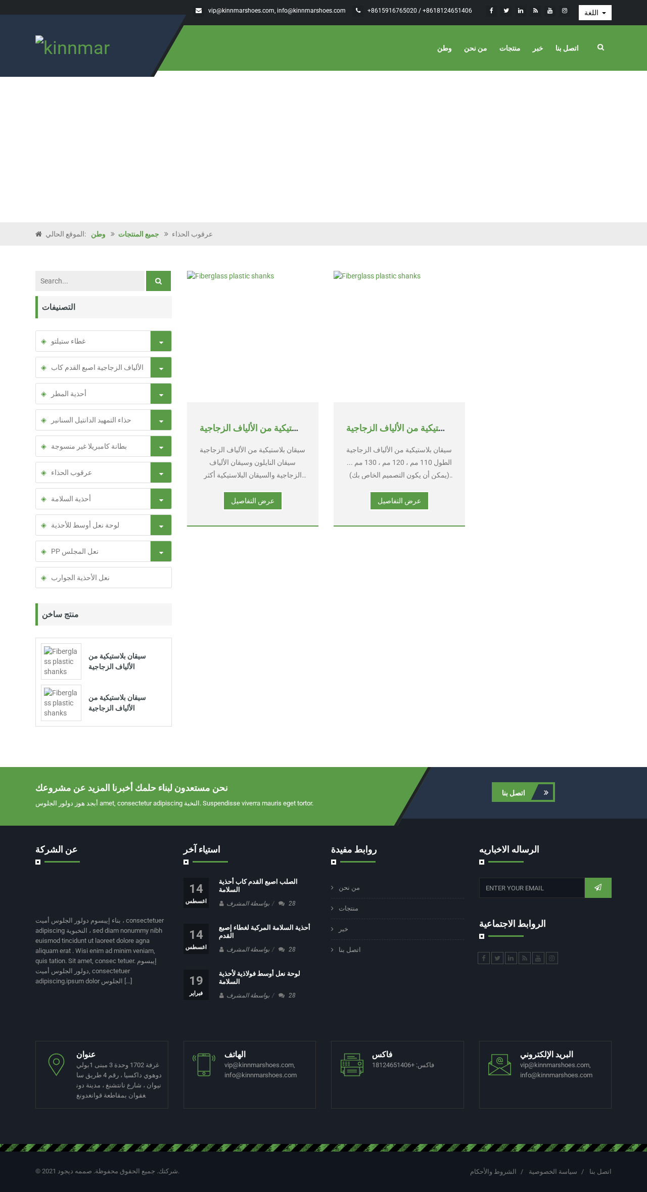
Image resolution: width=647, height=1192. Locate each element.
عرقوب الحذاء (71, 472)
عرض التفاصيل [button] (252, 501)
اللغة (592, 13)
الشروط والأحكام (493, 1171)
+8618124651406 (447, 10)
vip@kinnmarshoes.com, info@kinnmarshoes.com (277, 10)
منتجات (510, 48)
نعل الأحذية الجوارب (80, 578)
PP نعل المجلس (75, 551)
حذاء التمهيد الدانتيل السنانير (91, 420)
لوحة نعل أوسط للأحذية (85, 525)
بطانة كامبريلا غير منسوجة (89, 446)
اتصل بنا (567, 48)
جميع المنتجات (138, 234)
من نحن (475, 48)
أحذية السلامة (71, 499)
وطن (444, 48)
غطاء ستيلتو (68, 341)
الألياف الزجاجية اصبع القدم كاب (97, 367)
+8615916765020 (393, 10)
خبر (538, 48)
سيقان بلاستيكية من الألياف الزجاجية (266, 427)
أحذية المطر (68, 394)
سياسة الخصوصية (553, 1171)
